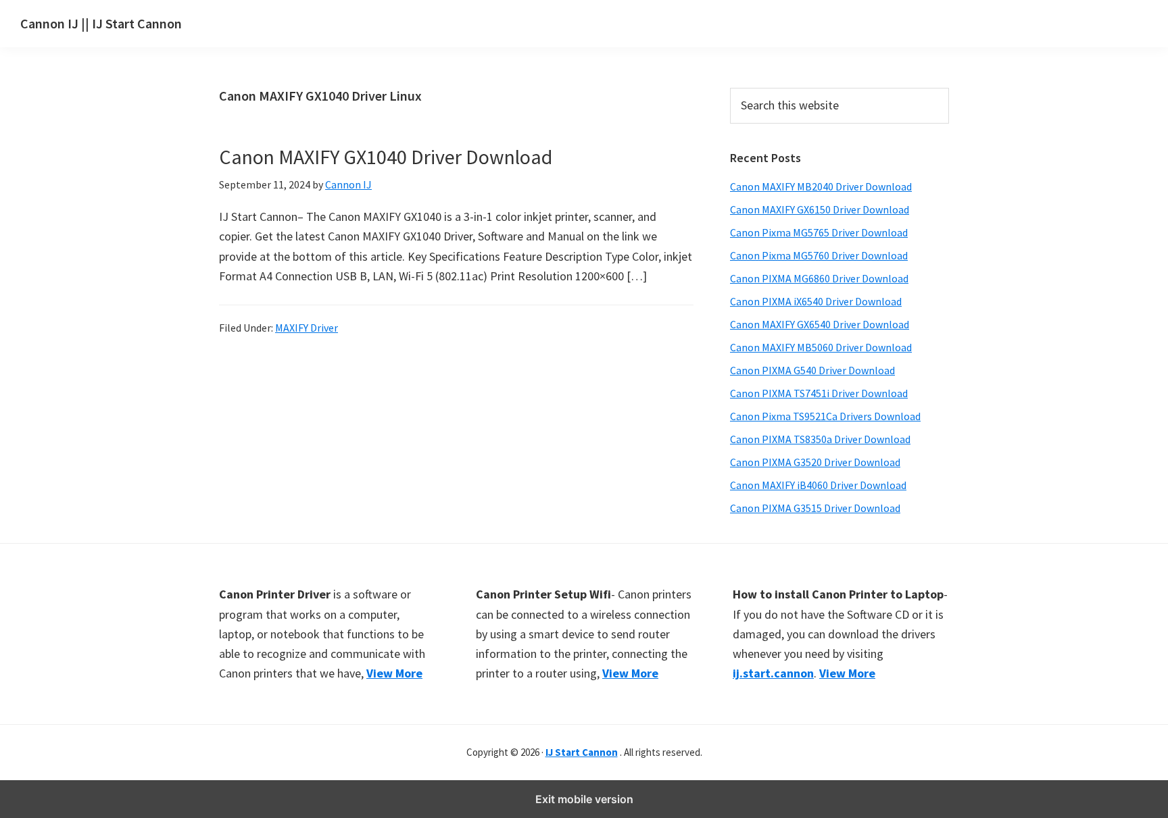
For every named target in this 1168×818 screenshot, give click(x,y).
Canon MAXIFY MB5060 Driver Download (821, 347)
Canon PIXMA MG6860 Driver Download (819, 278)
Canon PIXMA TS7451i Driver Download (819, 393)
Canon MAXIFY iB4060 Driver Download (818, 485)
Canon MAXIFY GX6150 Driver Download (819, 209)
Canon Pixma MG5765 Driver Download (819, 232)
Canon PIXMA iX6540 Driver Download (816, 301)
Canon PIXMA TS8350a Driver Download (820, 439)
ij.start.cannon (773, 673)
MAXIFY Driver (306, 327)
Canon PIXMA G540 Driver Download (812, 370)
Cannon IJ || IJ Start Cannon (101, 23)
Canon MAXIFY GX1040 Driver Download (385, 157)
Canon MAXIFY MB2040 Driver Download (821, 186)
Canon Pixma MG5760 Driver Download (819, 255)
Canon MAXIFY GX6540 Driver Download (819, 324)
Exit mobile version (584, 799)
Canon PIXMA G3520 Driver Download (815, 462)
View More (394, 673)
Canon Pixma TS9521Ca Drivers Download (825, 416)
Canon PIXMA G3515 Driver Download (815, 508)
